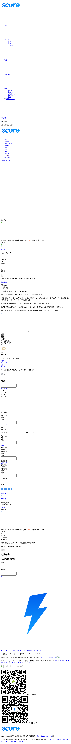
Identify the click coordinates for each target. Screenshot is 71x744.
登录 (2, 118)
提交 (2, 425)
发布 (2, 577)
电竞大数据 (8, 143)
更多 (5, 89)
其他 (2, 419)
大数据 (10, 45)
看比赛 (6, 40)
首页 (5, 25)
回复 (2, 389)
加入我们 (17, 650)
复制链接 (4, 493)
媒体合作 (23, 650)
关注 (2, 352)
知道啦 (3, 507)
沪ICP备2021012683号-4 (24, 663)
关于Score (4, 650)
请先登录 (4, 392)
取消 (5, 389)
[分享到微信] (2, 489)
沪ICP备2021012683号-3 (8, 663)
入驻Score (10, 650)
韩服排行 (7, 74)
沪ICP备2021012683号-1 (62, 661)
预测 (5, 60)
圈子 (5, 147)
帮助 (9, 97)
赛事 (9, 43)
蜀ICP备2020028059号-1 (48, 657)
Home (6, 115)
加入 (2, 256)
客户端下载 (8, 157)
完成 (2, 550)
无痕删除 (4, 461)
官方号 (10, 91)
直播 (5, 151)
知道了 (3, 242)
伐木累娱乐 (12, 95)
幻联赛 (10, 93)
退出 (8, 160)
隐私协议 (29, 650)
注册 (5, 118)
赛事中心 (7, 145)
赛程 (9, 42)
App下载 (36, 650)
